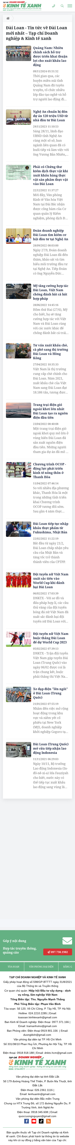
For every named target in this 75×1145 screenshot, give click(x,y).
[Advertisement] (32, 860)
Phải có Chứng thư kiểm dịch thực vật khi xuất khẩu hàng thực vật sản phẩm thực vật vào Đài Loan (50, 175)
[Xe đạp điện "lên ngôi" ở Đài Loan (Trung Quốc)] (18, 694)
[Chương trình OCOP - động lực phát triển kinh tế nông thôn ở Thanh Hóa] (18, 469)
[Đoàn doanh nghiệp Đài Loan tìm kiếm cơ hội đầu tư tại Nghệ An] (18, 236)
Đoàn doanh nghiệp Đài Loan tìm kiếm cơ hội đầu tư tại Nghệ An (50, 234)
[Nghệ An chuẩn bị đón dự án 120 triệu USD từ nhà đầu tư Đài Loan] (18, 117)
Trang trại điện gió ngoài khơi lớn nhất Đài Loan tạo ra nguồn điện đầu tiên (50, 411)
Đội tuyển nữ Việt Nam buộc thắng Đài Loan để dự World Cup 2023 (50, 638)
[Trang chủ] (7, 18)
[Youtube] (34, 1121)
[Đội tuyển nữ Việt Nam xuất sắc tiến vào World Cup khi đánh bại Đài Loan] (18, 579)
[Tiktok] (41, 1121)
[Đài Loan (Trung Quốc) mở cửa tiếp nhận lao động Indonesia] (18, 749)
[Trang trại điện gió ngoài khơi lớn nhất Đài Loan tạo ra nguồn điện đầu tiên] (18, 410)
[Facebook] (26, 1121)
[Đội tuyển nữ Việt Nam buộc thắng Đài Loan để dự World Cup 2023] (18, 639)
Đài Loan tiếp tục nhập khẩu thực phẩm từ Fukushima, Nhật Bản (50, 528)
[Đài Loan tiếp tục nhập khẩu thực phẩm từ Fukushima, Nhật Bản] (18, 529)
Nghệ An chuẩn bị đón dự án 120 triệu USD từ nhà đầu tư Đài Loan (50, 115)
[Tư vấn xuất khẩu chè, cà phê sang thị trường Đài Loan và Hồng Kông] (18, 350)
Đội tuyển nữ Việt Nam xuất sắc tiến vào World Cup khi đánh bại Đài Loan (50, 580)
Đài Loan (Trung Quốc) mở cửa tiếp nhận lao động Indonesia (50, 748)
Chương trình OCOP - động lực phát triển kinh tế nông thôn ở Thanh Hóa (49, 470)
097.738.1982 (59, 952)
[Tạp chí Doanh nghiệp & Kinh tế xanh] (22, 5)
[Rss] (48, 1121)
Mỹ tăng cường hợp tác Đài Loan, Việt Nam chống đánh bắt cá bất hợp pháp (50, 292)
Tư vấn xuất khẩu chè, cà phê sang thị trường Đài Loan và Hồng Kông (50, 351)
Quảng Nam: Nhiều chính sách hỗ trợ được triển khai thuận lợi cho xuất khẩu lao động (50, 56)
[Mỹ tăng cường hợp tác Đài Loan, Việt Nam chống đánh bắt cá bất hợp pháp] (18, 291)
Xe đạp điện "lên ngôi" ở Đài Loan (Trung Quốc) (50, 693)
